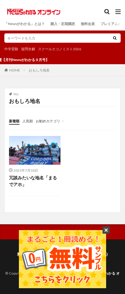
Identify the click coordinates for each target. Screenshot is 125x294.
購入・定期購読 (63, 23)
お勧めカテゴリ (48, 121)
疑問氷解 (28, 49)
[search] (115, 38)
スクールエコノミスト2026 (59, 49)
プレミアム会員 (113, 23)
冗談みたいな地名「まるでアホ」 (33, 181)
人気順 (27, 121)
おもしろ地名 (39, 70)
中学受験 (11, 49)
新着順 (14, 121)
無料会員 (88, 23)
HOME (14, 70)
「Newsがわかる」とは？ (24, 23)
